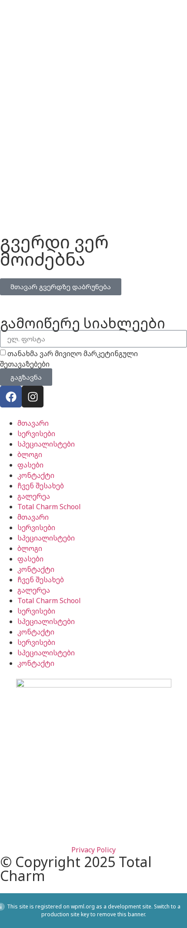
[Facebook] (11, 396)
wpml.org (83, 906)
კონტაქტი (35, 475)
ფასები (30, 465)
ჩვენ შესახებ (40, 486)
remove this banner (121, 914)
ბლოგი (29, 454)
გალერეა (33, 496)
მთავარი (33, 423)
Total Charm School (49, 506)
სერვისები (36, 433)
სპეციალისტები (46, 444)
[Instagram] (32, 396)
